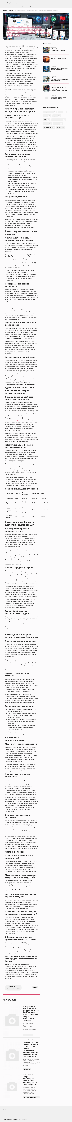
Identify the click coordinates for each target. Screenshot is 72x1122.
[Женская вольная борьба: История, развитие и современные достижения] (46, 88)
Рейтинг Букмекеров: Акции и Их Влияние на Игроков (59, 49)
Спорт (31, 6)
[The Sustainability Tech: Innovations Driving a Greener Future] (12, 1019)
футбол (22, 6)
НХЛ (27, 6)
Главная (5, 10)
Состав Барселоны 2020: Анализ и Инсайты (58, 98)
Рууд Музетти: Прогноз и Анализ (58, 59)
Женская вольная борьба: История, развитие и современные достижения (58, 89)
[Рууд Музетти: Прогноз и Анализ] (46, 59)
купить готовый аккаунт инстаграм (15, 420)
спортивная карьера (58, 119)
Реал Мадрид (48, 127)
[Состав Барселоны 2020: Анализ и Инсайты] (46, 98)
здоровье (11, 10)
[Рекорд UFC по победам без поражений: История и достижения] (46, 69)
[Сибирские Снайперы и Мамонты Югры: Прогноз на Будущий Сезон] (46, 79)
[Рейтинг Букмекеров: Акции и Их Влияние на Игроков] (46, 50)
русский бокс (27, 1069)
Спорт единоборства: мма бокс (31, 1097)
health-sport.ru (23, 1119)
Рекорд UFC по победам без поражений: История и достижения (59, 70)
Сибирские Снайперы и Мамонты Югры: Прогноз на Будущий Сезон (59, 79)
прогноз (47, 123)
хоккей (16, 6)
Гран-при (60, 127)
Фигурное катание (8, 6)
